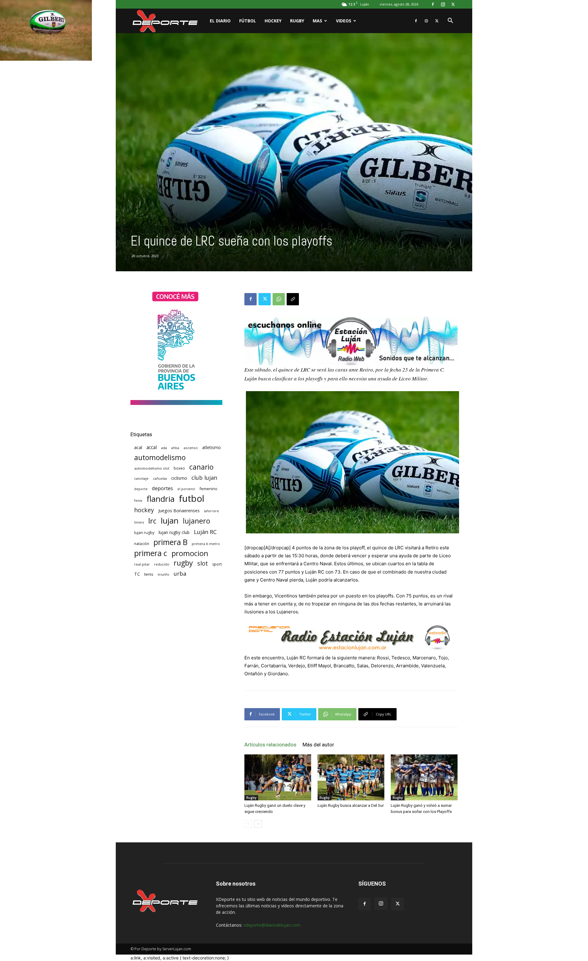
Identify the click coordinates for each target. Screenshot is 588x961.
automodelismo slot (151, 468)
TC (137, 574)
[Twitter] (453, 4)
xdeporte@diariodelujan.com (271, 925)
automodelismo (160, 457)
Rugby (297, 21)
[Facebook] (432, 4)
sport (217, 564)
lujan (170, 520)
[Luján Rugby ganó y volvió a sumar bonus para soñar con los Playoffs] (424, 777)
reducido (161, 564)
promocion (190, 553)
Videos (343, 21)
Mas (317, 21)
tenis (148, 574)
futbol (191, 498)
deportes (162, 488)
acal (138, 447)
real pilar (142, 564)
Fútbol (247, 21)
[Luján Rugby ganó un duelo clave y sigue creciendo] (277, 777)
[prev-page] (248, 824)
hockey (144, 510)
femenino (208, 488)
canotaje (141, 478)
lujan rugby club (174, 532)
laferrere (211, 511)
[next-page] (258, 824)
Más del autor (318, 745)
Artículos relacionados (270, 745)
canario (201, 467)
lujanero (196, 521)
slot (202, 563)
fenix (138, 500)
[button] (450, 21)
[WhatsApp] (279, 299)
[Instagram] (442, 4)
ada (164, 447)
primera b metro (206, 543)
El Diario (220, 21)
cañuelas (160, 478)
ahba (175, 448)
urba (180, 573)
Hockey (273, 21)
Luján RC (205, 532)
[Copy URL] (293, 299)
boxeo (179, 468)
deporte (141, 489)
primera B (170, 542)
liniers (139, 522)
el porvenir (186, 489)
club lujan (204, 478)
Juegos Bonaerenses (179, 510)
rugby (183, 563)
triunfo (163, 574)
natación (141, 543)
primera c (150, 553)
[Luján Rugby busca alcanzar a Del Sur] (351, 777)
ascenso (190, 447)
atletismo (211, 447)
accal (151, 447)
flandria (161, 499)
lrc (152, 520)
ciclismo (179, 478)
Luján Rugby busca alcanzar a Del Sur (351, 805)
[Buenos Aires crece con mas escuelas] (176, 403)
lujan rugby (144, 532)
